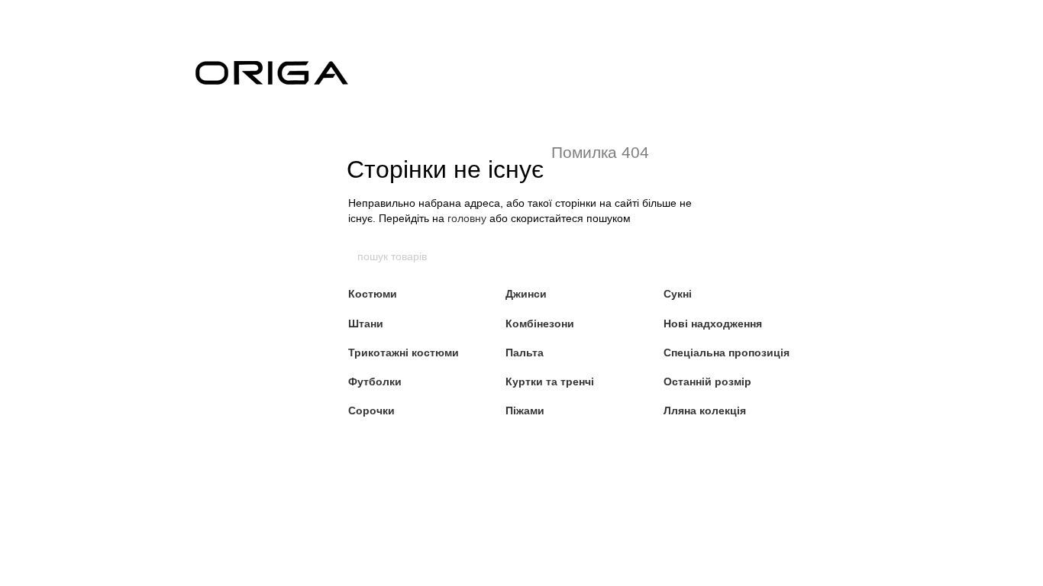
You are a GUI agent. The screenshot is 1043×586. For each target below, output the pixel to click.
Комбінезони (539, 323)
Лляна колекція (705, 410)
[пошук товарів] (687, 256)
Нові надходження (713, 323)
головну (466, 218)
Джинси (526, 294)
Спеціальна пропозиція (727, 352)
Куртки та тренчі (549, 381)
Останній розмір (707, 381)
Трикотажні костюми (403, 352)
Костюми (372, 294)
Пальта (524, 352)
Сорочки (371, 410)
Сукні (678, 294)
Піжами (524, 410)
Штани (365, 323)
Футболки (375, 381)
